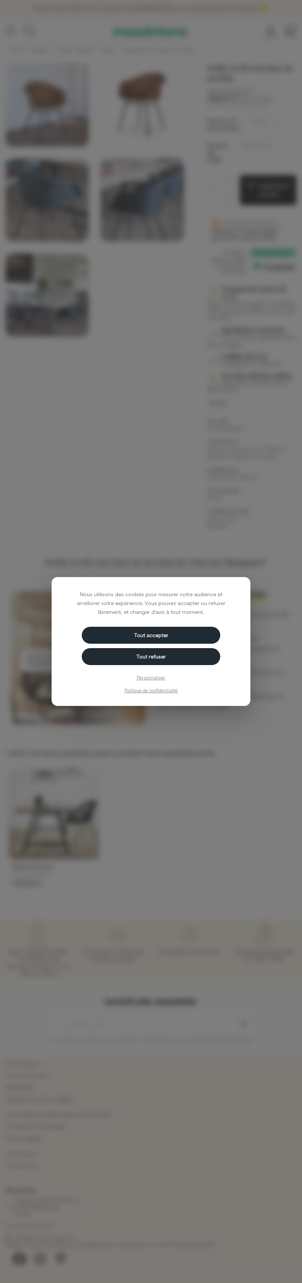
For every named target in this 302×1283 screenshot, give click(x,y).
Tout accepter (151, 635)
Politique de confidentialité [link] (151, 690)
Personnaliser (151, 678)
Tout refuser (151, 656)
